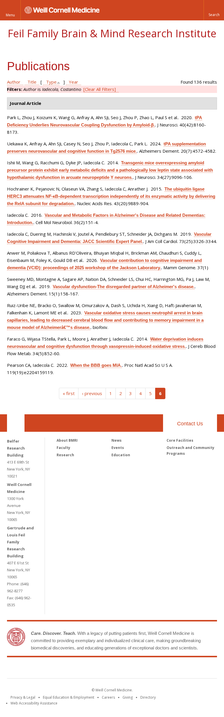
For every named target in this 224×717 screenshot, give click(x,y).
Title (31, 82)
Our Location (15, 423)
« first (69, 393)
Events (117, 447)
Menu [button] (10, 15)
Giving (128, 697)
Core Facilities (180, 440)
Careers (108, 697)
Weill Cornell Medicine (69, 668)
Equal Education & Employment (68, 697)
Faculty (63, 447)
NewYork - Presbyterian (160, 668)
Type (51, 82)
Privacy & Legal (22, 697)
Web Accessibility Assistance (33, 703)
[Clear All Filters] (99, 89)
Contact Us (190, 424)
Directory (148, 697)
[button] (214, 10)
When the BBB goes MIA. (96, 365)
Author (13, 82)
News (116, 440)
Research (65, 454)
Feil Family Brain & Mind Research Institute (112, 33)
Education (120, 454)
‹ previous (92, 393)
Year (73, 82)
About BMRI (67, 440)
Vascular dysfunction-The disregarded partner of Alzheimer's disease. (124, 286)
